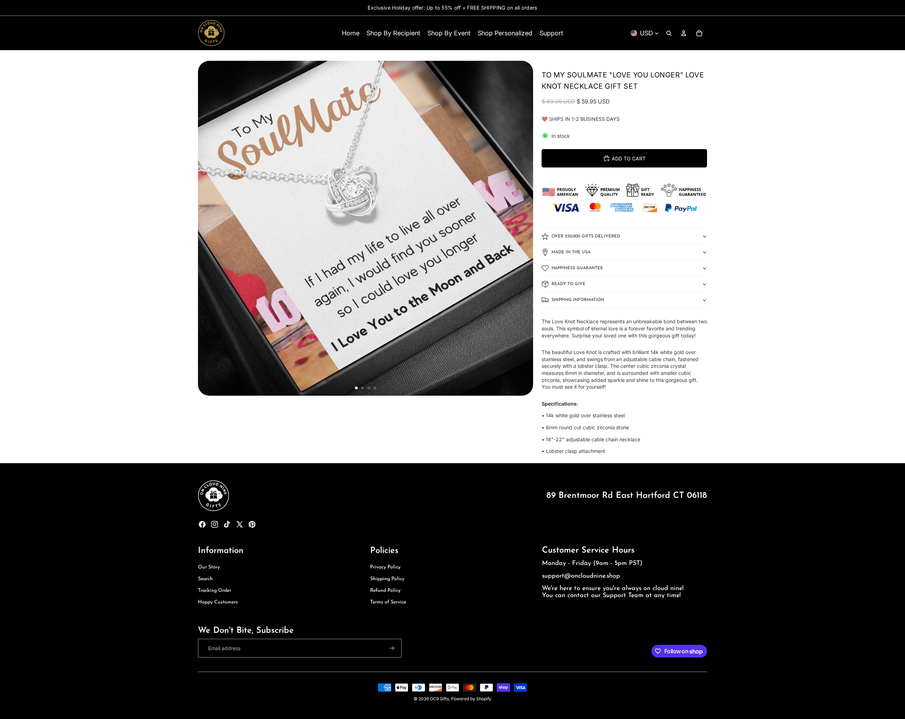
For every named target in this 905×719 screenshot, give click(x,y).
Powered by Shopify (471, 698)
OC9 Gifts (439, 698)
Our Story (209, 567)
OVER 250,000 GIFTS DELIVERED (585, 236)
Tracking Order (214, 590)
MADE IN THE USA (570, 252)
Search (205, 579)
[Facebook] (202, 524)
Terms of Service (388, 602)
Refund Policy (385, 590)
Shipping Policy (387, 579)
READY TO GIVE (568, 284)
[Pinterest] (252, 524)
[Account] (683, 33)
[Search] (669, 33)
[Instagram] (214, 524)
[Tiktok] (227, 524)
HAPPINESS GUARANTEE (577, 268)
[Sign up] (392, 648)
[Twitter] (239, 524)
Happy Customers (218, 602)
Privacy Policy (385, 567)
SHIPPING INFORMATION (577, 300)
